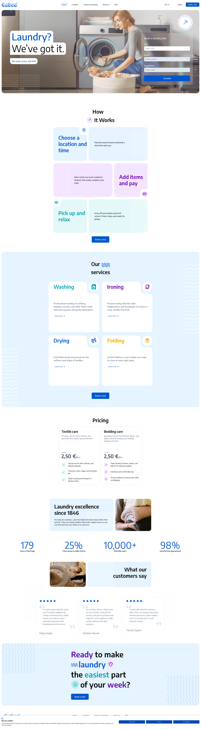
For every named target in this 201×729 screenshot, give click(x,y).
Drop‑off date (149, 66)
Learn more (58, 316)
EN (166, 5)
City (145, 44)
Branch (147, 55)
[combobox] (167, 70)
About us (106, 5)
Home (64, 5)
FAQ (116, 5)
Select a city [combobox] (150, 48)
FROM (63, 452)
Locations (75, 5)
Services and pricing (91, 5)
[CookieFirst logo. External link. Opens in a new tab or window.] (2, 719)
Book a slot (192, 5)
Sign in (180, 5)
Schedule (167, 78)
